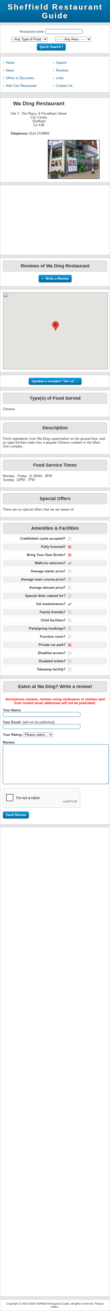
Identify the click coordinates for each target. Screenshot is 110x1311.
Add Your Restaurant (21, 86)
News (10, 70)
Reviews (62, 70)
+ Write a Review (55, 278)
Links (60, 78)
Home (10, 63)
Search (61, 63)
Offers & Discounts (20, 78)
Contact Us (64, 86)
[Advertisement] (55, 220)
